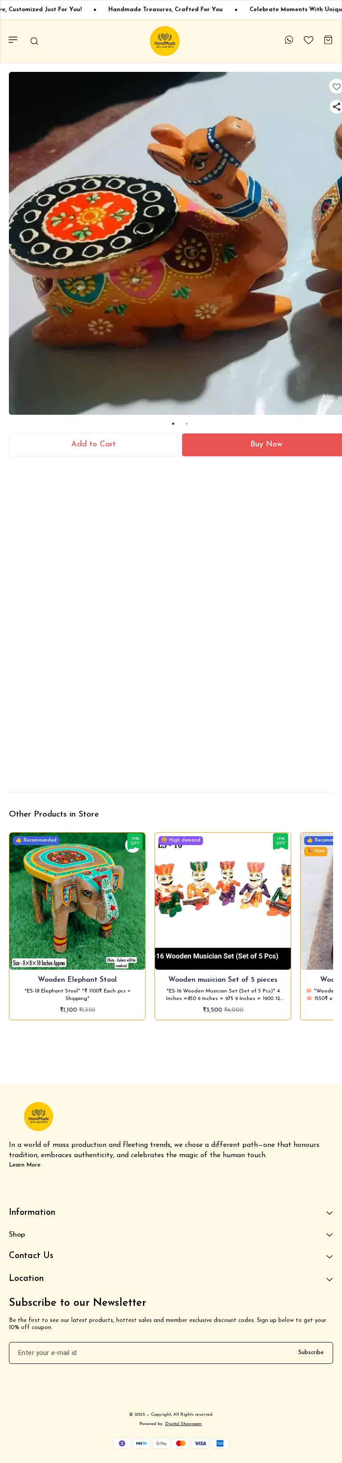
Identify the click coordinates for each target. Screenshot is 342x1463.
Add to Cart (93, 445)
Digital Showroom (183, 1423)
